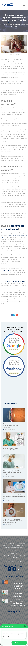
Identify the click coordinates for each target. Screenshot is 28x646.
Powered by (4, 626)
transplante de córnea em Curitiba (14, 281)
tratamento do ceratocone (12, 227)
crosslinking (5, 270)
